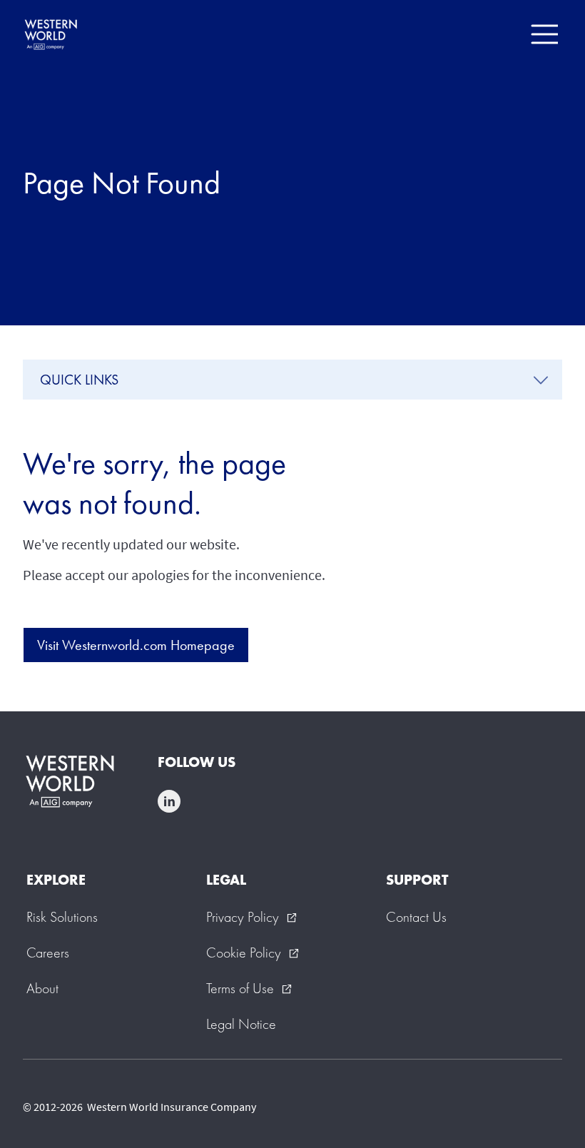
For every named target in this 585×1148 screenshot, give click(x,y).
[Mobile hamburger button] (544, 34)
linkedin (169, 801)
